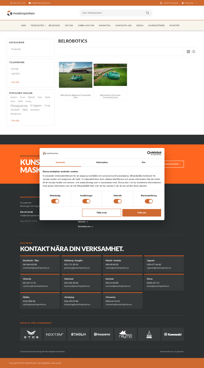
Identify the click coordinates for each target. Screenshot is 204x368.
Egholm (31, 97)
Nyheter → (83, 221)
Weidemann (16, 113)
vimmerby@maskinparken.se (119, 304)
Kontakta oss (123, 25)
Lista (193, 51)
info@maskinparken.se (40, 3)
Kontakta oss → (85, 226)
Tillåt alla (141, 213)
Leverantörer (156, 25)
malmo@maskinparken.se (117, 268)
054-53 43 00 (112, 283)
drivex (23, 97)
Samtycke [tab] (60, 162)
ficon (40, 97)
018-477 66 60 (154, 264)
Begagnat (54, 25)
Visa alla (15, 82)
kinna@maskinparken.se (158, 286)
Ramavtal (105, 25)
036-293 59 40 (71, 301)
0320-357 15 (153, 283)
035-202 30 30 (71, 283)
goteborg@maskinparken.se (77, 268)
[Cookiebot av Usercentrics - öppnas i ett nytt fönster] (149, 153)
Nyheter (174, 25)
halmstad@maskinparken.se (77, 286)
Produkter (37, 25)
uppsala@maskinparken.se (159, 268)
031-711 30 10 (71, 264)
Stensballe (15, 109)
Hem (23, 25)
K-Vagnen (36, 105)
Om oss (69, 25)
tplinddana (35, 109)
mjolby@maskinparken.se (34, 304)
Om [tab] (143, 162)
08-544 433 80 (30, 264)
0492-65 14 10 (113, 301)
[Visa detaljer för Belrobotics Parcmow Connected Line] (110, 74)
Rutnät (188, 51)
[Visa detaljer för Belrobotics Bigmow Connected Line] (75, 74)
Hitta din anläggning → (168, 164)
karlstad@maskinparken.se (118, 286)
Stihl (25, 109)
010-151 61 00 (19, 3)
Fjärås (47, 97)
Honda (28, 101)
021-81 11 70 (29, 283)
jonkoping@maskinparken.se (77, 304)
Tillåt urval (101, 213)
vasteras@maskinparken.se (35, 286)
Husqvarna (19, 105)
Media (139, 25)
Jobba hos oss (86, 25)
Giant (13, 101)
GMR (20, 101)
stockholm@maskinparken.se (36, 268)
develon (14, 97)
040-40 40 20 (112, 264)
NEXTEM (15, 73)
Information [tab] (102, 162)
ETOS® (14, 69)
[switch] (86, 201)
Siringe (47, 105)
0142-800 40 (29, 301)
